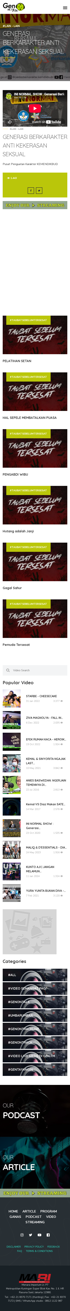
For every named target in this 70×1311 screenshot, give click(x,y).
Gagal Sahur (12, 588)
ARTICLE (29, 1211)
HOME (13, 1211)
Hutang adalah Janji (18, 531)
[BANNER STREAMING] (35, 207)
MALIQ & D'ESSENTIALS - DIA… (46, 847)
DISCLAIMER (14, 1246)
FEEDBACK (53, 1246)
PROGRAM (48, 1211)
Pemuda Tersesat (16, 645)
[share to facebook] (31, 190)
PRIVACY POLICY (34, 1246)
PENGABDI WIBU (15, 474)
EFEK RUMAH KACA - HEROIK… (46, 739)
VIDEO (51, 1217)
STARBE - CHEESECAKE (41, 696)
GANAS (15, 1217)
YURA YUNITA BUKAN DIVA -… (46, 890)
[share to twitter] (39, 190)
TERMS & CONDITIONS (39, 1251)
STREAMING (35, 1222)
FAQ (19, 1251)
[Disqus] (35, 262)
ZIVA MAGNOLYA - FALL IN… (44, 718)
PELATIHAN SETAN (17, 361)
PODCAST (34, 1217)
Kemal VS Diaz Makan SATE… (45, 804)
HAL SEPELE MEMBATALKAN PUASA (30, 418)
